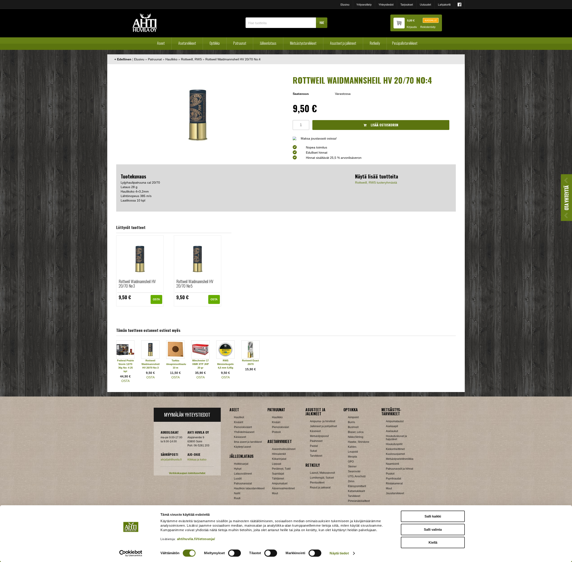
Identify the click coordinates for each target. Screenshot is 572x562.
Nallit (237, 493)
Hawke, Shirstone (358, 441)
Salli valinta (433, 529)
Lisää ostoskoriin (384, 125)
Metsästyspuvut (319, 436)
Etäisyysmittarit (357, 486)
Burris (351, 422)
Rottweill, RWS (191, 59)
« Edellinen (122, 59)
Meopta (352, 456)
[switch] (234, 553)
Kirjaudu (412, 27)
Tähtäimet (278, 478)
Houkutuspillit (394, 444)
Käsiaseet (240, 437)
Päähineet (316, 441)
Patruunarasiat (243, 483)
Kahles (352, 446)
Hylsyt (237, 468)
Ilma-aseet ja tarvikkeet (248, 441)
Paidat (314, 445)
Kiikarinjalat (279, 458)
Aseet (161, 43)
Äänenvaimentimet (283, 488)
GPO (351, 461)
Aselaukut (392, 431)
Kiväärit (238, 422)
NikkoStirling (355, 437)
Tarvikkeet (316, 455)
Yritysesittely (364, 4)
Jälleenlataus (268, 43)
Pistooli (276, 432)
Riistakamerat (394, 483)
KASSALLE (431, 20)
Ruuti (237, 498)
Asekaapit (392, 426)
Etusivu (345, 4)
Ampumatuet (279, 483)
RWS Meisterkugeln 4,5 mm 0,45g (225, 364)
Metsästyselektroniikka (399, 458)
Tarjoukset (406, 4)
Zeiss (351, 481)
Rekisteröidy (427, 27)
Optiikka (215, 43)
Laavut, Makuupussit (322, 472)
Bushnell (353, 427)
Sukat (313, 450)
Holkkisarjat (241, 463)
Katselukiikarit (356, 491)
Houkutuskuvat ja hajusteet (396, 438)
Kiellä (433, 542)
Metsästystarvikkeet (303, 43)
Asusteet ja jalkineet (343, 43)
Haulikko (171, 59)
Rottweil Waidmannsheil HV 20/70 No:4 (233, 59)
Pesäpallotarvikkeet (404, 43)
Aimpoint (353, 417)
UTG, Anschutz (357, 476)
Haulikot (239, 417)
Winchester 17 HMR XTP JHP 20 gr (200, 364)
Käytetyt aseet (242, 446)
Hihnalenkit (279, 454)
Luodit (238, 478)
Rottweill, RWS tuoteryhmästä (376, 182)
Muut (275, 493)
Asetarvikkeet (187, 43)
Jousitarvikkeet (395, 493)
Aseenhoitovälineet (283, 449)
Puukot (390, 473)
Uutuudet (425, 4)
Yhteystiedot (386, 4)
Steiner (352, 466)
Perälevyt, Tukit (281, 468)
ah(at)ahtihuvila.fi (171, 459)
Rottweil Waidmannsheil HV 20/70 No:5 (194, 283)
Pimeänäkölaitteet (359, 501)
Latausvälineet (243, 473)
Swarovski (354, 471)
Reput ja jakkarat (320, 487)
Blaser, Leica (356, 432)
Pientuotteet (317, 482)
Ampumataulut (395, 421)
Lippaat (276, 463)
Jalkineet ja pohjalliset (323, 426)
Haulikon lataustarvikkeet (249, 488)
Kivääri (276, 422)
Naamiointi (392, 463)
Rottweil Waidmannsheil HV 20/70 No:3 (137, 283)
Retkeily (375, 43)
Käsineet (315, 431)
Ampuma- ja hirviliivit (322, 421)
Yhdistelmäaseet (244, 432)
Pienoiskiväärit (243, 427)
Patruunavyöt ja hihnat (399, 468)
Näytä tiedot (339, 553)
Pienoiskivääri (280, 427)
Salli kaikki (433, 516)
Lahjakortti (444, 4)
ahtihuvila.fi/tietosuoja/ (196, 539)
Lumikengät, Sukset (322, 477)
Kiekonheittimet (395, 449)
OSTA (156, 299)
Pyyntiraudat (393, 478)
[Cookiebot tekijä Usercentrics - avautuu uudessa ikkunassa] (130, 553)
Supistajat (278, 473)
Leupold (353, 451)
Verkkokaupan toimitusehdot (187, 473)
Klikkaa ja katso (196, 459)
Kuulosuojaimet (395, 454)
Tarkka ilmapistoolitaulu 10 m (176, 364)
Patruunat (239, 43)
